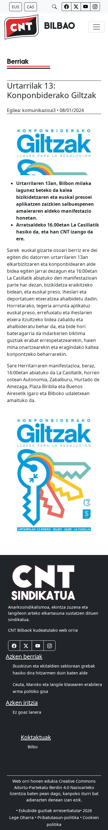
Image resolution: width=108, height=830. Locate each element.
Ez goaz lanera (27, 712)
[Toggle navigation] (96, 27)
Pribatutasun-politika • (59, 817)
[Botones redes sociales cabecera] (66, 6)
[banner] (39, 27)
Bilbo (33, 746)
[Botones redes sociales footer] (14, 645)
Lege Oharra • (22, 817)
